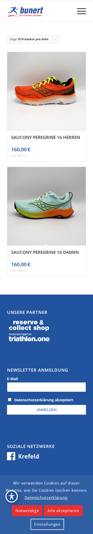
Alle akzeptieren (63, 510)
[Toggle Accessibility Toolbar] (11, 496)
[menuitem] (79, 10)
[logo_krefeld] (38, 10)
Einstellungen (47, 524)
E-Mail (12, 378)
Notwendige (27, 510)
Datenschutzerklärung (46, 497)
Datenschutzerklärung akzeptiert (43, 399)
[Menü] (79, 10)
